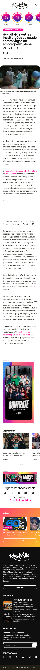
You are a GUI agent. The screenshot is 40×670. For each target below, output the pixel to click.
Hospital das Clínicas (14, 171)
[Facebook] (19, 493)
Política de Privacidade (23, 667)
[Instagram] (12, 493)
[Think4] (34, 667)
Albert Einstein (30, 171)
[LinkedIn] (36, 657)
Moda (17, 24)
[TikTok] (5, 493)
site (34, 286)
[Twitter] (33, 493)
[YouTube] (26, 493)
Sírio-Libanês (10, 174)
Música (6, 24)
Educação (29, 24)
